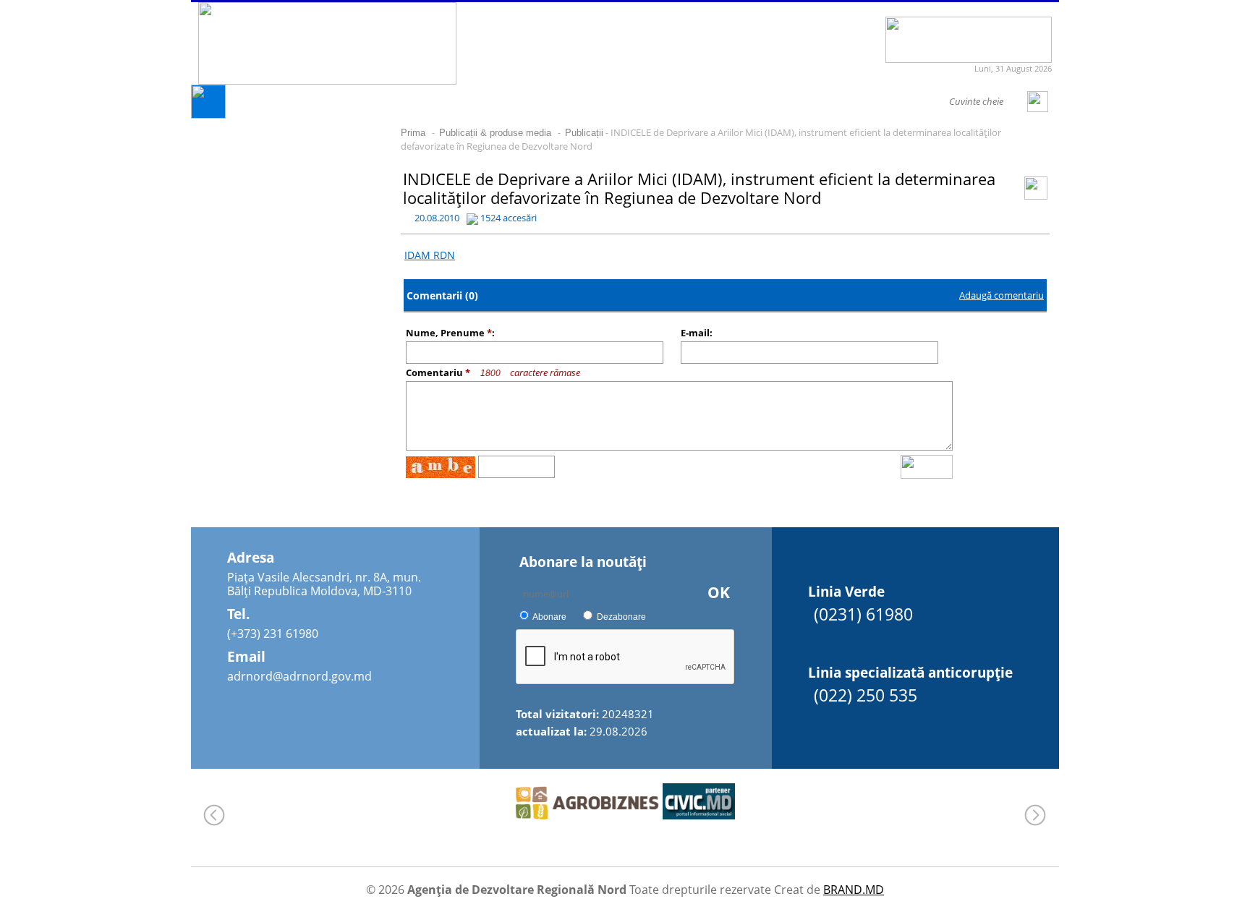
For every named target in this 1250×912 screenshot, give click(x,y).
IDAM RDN (429, 255)
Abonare (549, 617)
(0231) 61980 (863, 614)
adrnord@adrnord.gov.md (299, 676)
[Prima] (208, 115)
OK (718, 592)
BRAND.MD (853, 890)
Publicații (584, 132)
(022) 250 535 (865, 695)
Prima (413, 132)
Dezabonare (621, 617)
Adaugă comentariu (1001, 295)
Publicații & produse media (495, 132)
